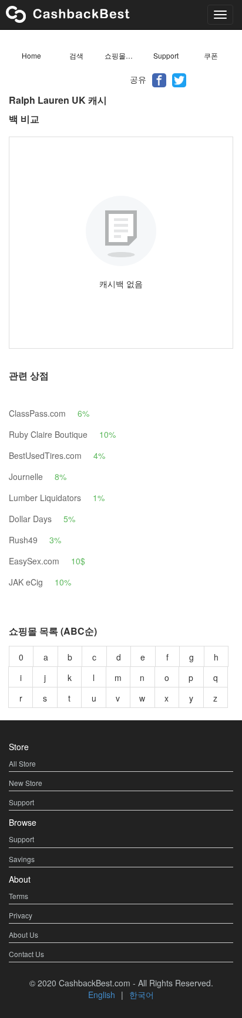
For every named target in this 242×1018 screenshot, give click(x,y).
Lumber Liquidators (45, 497)
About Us (23, 934)
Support (166, 55)
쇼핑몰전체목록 (124, 55)
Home (31, 55)
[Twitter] (179, 79)
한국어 (141, 994)
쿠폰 (211, 55)
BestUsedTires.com (45, 455)
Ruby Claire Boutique (48, 434)
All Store (22, 763)
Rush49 (23, 540)
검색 (76, 55)
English (101, 994)
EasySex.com (34, 561)
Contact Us (26, 954)
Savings (22, 859)
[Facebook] (159, 79)
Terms (18, 896)
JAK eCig (26, 582)
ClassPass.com (37, 413)
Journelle (26, 476)
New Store (25, 783)
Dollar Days (30, 519)
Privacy (20, 915)
